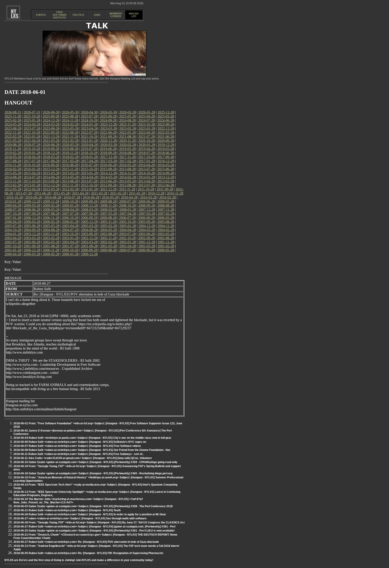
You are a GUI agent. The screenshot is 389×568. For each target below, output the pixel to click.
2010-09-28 (33, 197)
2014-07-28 (32, 177)
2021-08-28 (127, 137)
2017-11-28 (127, 157)
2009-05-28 (165, 201)
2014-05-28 (70, 177)
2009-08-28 (108, 201)
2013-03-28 (165, 181)
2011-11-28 (127, 189)
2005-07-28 (13, 226)
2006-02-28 (51, 222)
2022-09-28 (51, 132)
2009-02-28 (51, 205)
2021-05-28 (13, 141)
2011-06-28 (42, 193)
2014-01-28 (146, 177)
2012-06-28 (165, 185)
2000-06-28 (146, 250)
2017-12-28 (108, 157)
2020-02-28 (127, 145)
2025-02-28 (13, 120)
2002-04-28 (70, 242)
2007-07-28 (70, 214)
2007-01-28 (13, 218)
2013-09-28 (51, 181)
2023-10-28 (146, 124)
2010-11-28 (175, 193)
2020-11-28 (127, 141)
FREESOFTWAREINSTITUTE (60, 15)
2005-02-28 (108, 226)
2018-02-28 (70, 157)
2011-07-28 (23, 193)
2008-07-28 (13, 209)
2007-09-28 (32, 214)
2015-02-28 (70, 173)
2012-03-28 (51, 189)
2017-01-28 (146, 161)
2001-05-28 (108, 246)
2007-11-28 (166, 209)
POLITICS (78, 15)
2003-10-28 (70, 234)
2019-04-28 (146, 149)
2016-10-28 (31, 165)
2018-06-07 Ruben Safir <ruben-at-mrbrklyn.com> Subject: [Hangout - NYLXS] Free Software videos (77, 446)
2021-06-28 (165, 137)
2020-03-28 (108, 145)
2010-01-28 (13, 201)
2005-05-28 (51, 226)
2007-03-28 (146, 214)
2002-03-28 (89, 242)
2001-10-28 (13, 246)
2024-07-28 (146, 120)
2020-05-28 (70, 145)
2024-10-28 (89, 120)
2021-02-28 (70, 141)
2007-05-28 (108, 214)
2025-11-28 (13, 116)
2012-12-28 (51, 185)
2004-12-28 (146, 226)
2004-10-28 (13, 230)
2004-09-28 (32, 230)
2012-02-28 (70, 189)
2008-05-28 (51, 209)
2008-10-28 (127, 205)
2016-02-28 (13, 169)
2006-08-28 (108, 218)
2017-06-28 (51, 161)
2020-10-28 (146, 141)
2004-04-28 (127, 230)
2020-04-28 (89, 145)
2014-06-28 (51, 177)
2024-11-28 (70, 120)
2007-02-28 (166, 214)
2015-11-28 (70, 169)
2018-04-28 (32, 157)
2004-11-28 (166, 226)
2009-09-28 (89, 201)
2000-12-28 (32, 250)
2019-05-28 (127, 149)
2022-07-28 (89, 132)
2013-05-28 (127, 181)
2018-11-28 (70, 153)
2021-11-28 (70, 137)
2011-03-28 (99, 193)
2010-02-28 (167, 197)
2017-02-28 (127, 161)
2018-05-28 (13, 157)
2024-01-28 (89, 124)
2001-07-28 (70, 246)
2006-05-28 (165, 218)
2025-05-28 (127, 116)
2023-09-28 (165, 124)
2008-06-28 (32, 209)
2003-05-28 (165, 234)
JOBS (97, 15)
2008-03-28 (89, 209)
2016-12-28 (166, 161)
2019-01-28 (32, 153)
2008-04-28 (70, 209)
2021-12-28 (51, 137)
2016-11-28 (13, 165)
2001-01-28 (13, 250)
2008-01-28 (127, 209)
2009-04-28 (13, 205)
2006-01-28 (70, 222)
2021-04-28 (32, 141)
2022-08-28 (70, 132)
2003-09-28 (89, 234)
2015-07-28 (146, 169)
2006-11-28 (51, 218)
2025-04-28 (146, 116)
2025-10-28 (31, 116)
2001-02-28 (166, 246)
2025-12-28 (166, 112)
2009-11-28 (51, 201)
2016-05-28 (127, 165)
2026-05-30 (70, 112)
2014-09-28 (165, 173)
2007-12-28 (146, 209)
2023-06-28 (51, 128)
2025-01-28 (32, 120)
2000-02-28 (51, 254)
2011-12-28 (108, 189)
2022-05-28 (127, 132)
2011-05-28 (61, 193)
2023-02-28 (127, 128)
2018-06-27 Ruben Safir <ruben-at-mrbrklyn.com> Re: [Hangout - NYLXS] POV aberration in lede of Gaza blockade (86, 541)
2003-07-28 (127, 234)
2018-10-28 (89, 153)
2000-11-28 (51, 250)
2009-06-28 (146, 201)
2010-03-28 (148, 197)
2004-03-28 (146, 230)
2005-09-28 (146, 222)
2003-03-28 (32, 238)
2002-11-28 (108, 238)
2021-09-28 (108, 137)
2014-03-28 (108, 177)
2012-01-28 (89, 189)
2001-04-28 (127, 246)
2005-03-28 (89, 226)
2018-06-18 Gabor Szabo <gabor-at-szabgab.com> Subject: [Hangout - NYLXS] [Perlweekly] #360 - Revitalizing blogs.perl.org (93, 473)
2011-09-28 (165, 189)
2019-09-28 (51, 149)
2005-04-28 (70, 226)
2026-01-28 (146, 112)
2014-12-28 (108, 173)
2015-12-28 (51, 169)
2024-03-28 (51, 124)
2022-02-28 (13, 137)
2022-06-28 (108, 132)
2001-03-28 (146, 246)
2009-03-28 (32, 205)
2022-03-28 (165, 132)
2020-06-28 (51, 145)
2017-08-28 (13, 161)
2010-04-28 (129, 197)
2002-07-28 (13, 242)
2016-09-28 (51, 165)
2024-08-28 (127, 120)
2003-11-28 (51, 234)
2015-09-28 (108, 169)
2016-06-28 (108, 165)
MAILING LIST (134, 15)
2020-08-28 (13, 145)
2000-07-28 (127, 250)
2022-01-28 (32, 137)
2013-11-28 (13, 181)
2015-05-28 (13, 173)
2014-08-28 (13, 177)
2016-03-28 (165, 165)
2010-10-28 (14, 197)
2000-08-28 (108, 250)
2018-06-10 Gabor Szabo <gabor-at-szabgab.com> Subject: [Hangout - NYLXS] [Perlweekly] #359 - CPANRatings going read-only (95, 462)
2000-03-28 (32, 254)
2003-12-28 (32, 234)
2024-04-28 (32, 124)
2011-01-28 (137, 193)
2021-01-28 (89, 141)
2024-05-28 (13, 124)
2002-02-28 (108, 242)
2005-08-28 (165, 222)
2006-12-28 (32, 218)
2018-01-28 (89, 157)
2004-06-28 (89, 230)
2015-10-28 (89, 169)
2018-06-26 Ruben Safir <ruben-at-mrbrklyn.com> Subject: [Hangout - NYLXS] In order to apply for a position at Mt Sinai (90, 514)
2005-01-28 (127, 226)
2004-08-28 (51, 230)
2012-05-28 (13, 189)
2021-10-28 (89, 137)
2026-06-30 (51, 112)
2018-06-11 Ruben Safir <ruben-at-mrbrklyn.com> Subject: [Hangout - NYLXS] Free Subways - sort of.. (79, 454)
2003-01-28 (70, 238)
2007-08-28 (51, 214)
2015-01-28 (89, 173)
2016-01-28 (32, 169)
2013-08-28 (70, 181)
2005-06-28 (32, 226)
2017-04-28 (89, 161)
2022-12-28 (166, 128)
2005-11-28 (108, 222)
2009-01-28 (70, 205)
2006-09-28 (89, 218)
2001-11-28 (166, 242)
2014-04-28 (89, 177)
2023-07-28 (32, 128)
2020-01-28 (146, 145)
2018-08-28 (127, 153)
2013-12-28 (166, 177)
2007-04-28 (127, 214)
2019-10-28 (31, 149)
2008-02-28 (108, 209)
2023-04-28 (89, 128)
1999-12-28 (89, 254)
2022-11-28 (13, 132)
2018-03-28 (51, 157)
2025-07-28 (89, 116)
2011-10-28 (146, 189)
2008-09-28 (146, 205)
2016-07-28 (89, 165)
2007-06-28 (89, 214)
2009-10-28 (70, 201)
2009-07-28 (127, 201)
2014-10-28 (146, 173)
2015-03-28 (51, 173)
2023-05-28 (70, 128)
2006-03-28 (32, 222)
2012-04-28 (32, 189)
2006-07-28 (127, 218)
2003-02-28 (51, 238)
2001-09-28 (32, 246)
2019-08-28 (70, 149)
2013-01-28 (32, 185)
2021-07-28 (146, 137)
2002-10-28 (127, 238)
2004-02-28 (166, 230)
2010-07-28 (71, 197)
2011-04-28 (80, 193)
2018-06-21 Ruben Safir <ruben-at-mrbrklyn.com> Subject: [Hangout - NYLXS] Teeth (67, 510)
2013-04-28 (146, 181)
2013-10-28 (31, 181)
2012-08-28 (127, 185)
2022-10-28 (31, 132)
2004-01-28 (13, 234)
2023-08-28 (13, 128)
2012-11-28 (70, 185)
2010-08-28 (52, 197)
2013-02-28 (13, 185)
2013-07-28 (89, 181)
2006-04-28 (13, 222)
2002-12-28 (89, 238)
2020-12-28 (108, 141)
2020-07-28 (32, 145)
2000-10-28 (70, 250)
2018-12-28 (51, 153)
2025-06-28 (108, 116)
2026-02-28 (127, 112)
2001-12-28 (146, 242)
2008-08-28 (165, 205)
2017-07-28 (32, 161)
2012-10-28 (89, 185)
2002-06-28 (32, 242)
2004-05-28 (108, 230)
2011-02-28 (118, 193)
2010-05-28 (110, 197)
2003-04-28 (13, 238)
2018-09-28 (108, 153)
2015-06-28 (165, 169)
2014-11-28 (127, 173)
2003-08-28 (108, 234)
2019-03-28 (165, 149)
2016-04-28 (146, 165)
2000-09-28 (89, 250)
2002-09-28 (146, 238)
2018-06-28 (165, 153)
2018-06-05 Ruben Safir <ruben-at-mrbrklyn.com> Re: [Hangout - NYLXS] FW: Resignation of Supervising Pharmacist (88, 553)
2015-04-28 (32, 173)
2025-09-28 (51, 116)
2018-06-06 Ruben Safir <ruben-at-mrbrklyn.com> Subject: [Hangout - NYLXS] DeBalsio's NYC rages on (80, 441)
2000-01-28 (70, 254)
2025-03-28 (165, 116)
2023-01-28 (146, 128)
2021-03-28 (51, 141)
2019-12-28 (166, 145)
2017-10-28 (146, 157)
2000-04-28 (13, 254)
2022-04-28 (146, 132)
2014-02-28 (127, 177)
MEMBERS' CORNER (115, 15)
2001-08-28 (51, 246)
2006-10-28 (70, 218)
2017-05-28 (70, 161)
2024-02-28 (70, 124)
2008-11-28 (108, 205)
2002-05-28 (51, 242)
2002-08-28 (165, 238)
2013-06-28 (108, 181)
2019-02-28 (13, 153)
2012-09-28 (108, 185)
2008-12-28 (89, 205)
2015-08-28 (127, 169)
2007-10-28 (13, 214)
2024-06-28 (165, 120)
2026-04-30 (89, 112)
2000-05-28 (165, 250)
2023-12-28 (108, 124)
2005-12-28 (89, 222)
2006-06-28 (146, 218)
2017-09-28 (165, 157)
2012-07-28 (146, 185)
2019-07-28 (89, 149)
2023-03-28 (108, 128)
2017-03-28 (108, 161)
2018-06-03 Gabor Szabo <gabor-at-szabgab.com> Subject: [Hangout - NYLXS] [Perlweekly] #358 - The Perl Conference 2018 (93, 506)
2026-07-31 (32, 112)
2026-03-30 (108, 112)
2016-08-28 (70, 165)
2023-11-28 (127, 124)
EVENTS (41, 15)
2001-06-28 (89, 246)
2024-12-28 (51, 120)
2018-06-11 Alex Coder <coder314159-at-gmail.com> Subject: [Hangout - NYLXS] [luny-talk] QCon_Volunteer (83, 458)
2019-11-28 (13, 149)
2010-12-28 (156, 193)
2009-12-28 (32, 201)
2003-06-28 (146, 234)
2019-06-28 (108, 149)
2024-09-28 (108, 120)
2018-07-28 (146, 153)
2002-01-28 (127, 242)
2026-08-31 (13, 112)
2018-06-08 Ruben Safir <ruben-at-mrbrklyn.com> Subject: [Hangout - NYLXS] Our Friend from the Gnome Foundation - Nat (92, 450)
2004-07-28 (70, 230)
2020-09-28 (165, 141)
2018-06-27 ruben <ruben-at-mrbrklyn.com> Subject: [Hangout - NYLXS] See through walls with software (80, 518)
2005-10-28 (127, 222)
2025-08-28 (70, 116)
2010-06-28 (91, 197)
